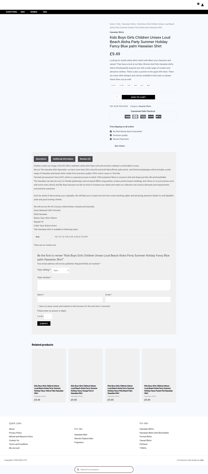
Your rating (44, 269)
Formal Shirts (146, 436)
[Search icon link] (191, 5)
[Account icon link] (202, 5)
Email (108, 294)
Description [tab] (41, 159)
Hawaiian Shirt (80, 434)
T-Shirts (143, 448)
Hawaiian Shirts (129, 24)
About (12, 429)
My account (14, 448)
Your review (44, 277)
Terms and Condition (18, 444)
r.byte (201, 460)
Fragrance (79, 442)
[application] (26, 12)
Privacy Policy (15, 433)
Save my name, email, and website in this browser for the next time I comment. (74, 306)
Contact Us (14, 440)
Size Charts (120, 146)
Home (112, 24)
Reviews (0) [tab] (85, 159)
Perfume (143, 444)
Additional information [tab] (63, 159)
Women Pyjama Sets (83, 438)
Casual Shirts (146, 440)
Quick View (49, 380)
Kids (118, 24)
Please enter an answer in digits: (52, 311)
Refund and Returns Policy (21, 436)
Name (40, 294)
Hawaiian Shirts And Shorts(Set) (154, 433)
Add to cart (138, 97)
